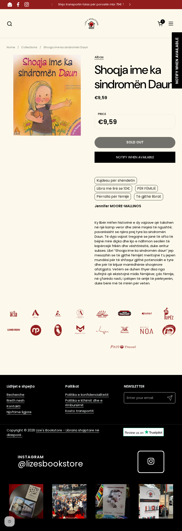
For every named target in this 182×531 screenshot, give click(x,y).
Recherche (15, 394)
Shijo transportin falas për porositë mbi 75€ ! (91, 4)
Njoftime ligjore (19, 412)
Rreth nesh (15, 400)
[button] (9, 23)
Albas (99, 57)
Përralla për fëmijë (113, 196)
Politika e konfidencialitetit (87, 394)
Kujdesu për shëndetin (116, 180)
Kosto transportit (79, 410)
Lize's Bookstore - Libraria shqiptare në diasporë (53, 432)
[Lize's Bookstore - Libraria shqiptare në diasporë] (91, 23)
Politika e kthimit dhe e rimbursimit (84, 402)
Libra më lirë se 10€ (113, 188)
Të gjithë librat (148, 196)
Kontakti (13, 406)
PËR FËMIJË (146, 188)
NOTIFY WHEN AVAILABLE (135, 157)
